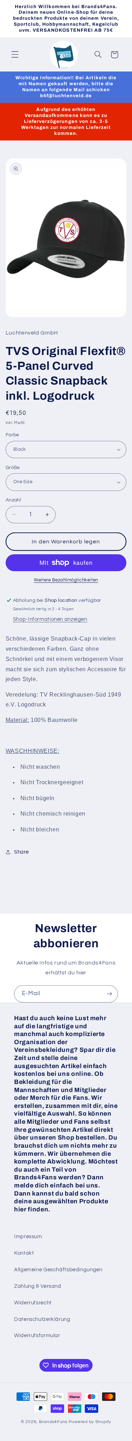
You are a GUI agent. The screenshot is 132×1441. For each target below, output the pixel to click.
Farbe (12, 434)
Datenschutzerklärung (42, 1319)
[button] (15, 54)
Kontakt (24, 1253)
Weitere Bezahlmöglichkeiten (66, 580)
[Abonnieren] (109, 994)
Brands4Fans (53, 1422)
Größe (13, 467)
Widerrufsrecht (33, 1302)
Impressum (28, 1236)
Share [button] (21, 852)
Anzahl (13, 500)
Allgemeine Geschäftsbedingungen (58, 1269)
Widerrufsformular (37, 1335)
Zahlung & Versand (37, 1286)
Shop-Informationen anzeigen (50, 619)
